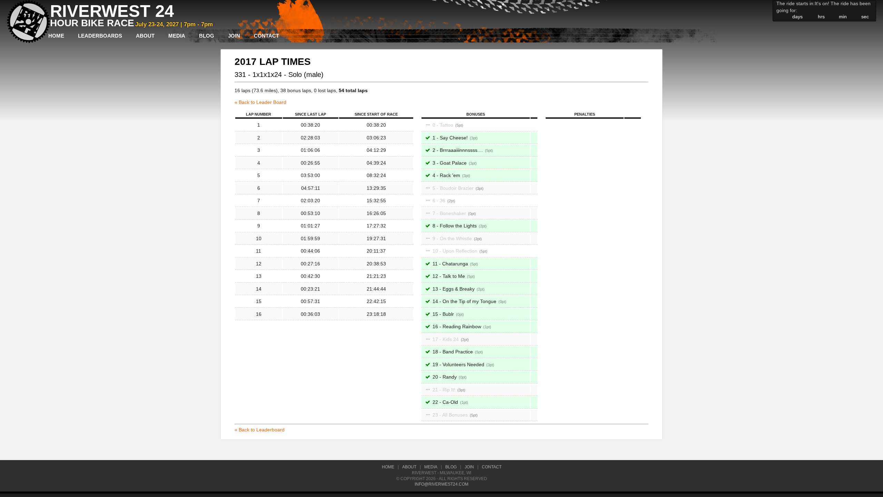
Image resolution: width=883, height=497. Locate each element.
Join (234, 36)
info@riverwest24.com (441, 484)
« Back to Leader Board (260, 102)
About (145, 36)
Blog (206, 36)
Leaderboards (100, 36)
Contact (266, 36)
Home (56, 36)
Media (176, 36)
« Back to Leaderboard (260, 429)
